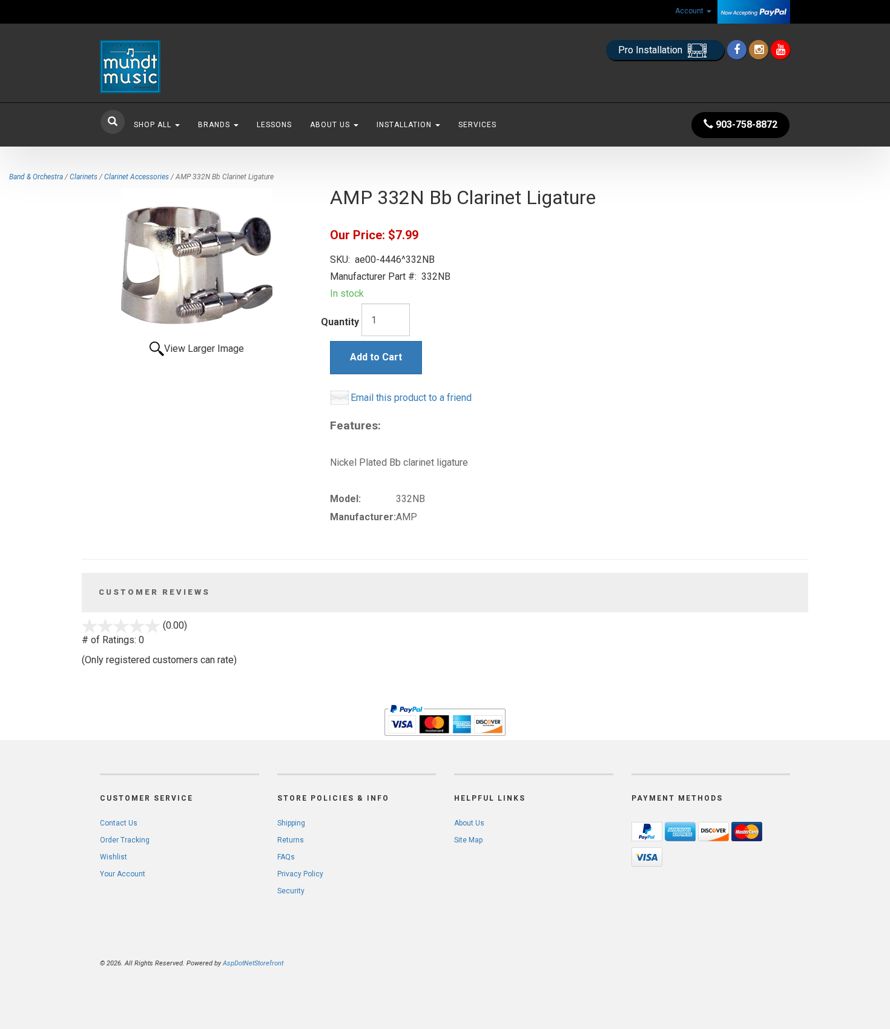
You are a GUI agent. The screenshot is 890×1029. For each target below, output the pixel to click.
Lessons (274, 125)
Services (477, 125)
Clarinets (83, 177)
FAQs (286, 857)
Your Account (122, 874)
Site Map (468, 840)
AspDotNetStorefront (253, 963)
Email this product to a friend (411, 397)
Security (291, 891)
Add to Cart (376, 357)
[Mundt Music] (209, 66)
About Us (331, 125)
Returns (290, 840)
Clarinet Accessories (136, 177)
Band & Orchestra (36, 177)
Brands (215, 125)
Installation (405, 125)
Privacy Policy (300, 874)
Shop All (154, 125)
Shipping (291, 823)
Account (690, 11)
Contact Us (118, 823)
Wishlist (113, 857)
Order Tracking (125, 840)
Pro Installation (651, 50)
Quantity (340, 322)
